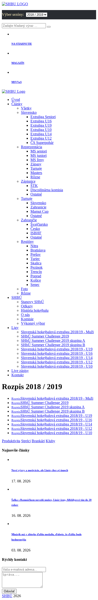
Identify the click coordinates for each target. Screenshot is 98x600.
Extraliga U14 (41, 134)
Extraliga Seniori (43, 117)
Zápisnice (28, 181)
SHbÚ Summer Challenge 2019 (45, 336)
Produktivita (11, 441)
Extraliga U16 (41, 121)
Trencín (36, 272)
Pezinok (36, 267)
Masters (36, 173)
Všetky (26, 108)
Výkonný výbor (33, 323)
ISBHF (35, 233)
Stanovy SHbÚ (32, 302)
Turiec (35, 259)
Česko (35, 229)
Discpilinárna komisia (46, 190)
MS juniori (38, 155)
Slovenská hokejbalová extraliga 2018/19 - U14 (57, 358)
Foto (24, 289)
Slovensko (29, 112)
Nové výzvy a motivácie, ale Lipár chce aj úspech (39, 470)
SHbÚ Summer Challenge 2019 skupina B (53, 345)
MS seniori (38, 151)
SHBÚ (16, 297)
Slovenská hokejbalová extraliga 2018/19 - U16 (57, 353)
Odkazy (27, 306)
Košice (35, 280)
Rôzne (35, 177)
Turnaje (36, 168)
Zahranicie (38, 207)
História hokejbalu (35, 310)
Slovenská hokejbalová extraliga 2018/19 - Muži (57, 332)
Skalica (35, 263)
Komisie (27, 319)
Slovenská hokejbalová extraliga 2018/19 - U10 (57, 366)
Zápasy (35, 164)
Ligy (15, 328)
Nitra (34, 246)
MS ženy (37, 160)
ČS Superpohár (42, 143)
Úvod (15, 100)
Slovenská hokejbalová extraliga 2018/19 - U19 (57, 349)
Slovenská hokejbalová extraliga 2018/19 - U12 (57, 362)
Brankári (38, 441)
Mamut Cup (39, 211)
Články (16, 104)
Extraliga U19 (41, 125)
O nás (25, 315)
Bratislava (37, 250)
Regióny (27, 242)
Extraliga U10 (41, 130)
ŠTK (34, 186)
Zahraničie (29, 220)
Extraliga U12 (41, 138)
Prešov (35, 254)
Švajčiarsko (39, 224)
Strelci (26, 441)
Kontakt (17, 375)
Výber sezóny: (13, 14)
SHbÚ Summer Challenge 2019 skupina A (53, 340)
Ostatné (36, 194)
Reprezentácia (31, 147)
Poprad (35, 276)
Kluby (50, 441)
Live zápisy (20, 371)
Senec (34, 285)
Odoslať (9, 591)
